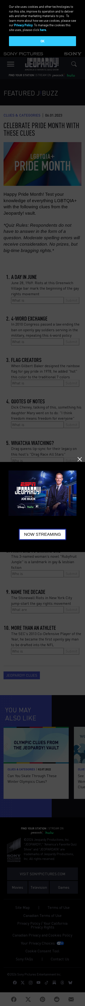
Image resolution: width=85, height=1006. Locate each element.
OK (42, 41)
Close (79, 459)
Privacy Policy (23, 25)
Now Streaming (42, 534)
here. (43, 30)
